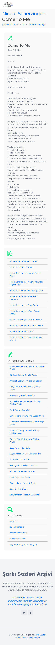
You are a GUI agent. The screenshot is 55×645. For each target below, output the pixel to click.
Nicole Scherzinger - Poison (22, 331)
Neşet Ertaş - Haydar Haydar (22, 395)
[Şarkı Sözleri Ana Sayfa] (8, 5)
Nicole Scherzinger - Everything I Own (26, 290)
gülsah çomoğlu (17, 526)
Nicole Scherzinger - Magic (21, 267)
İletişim (37, 637)
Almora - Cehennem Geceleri (22, 471)
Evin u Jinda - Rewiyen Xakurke (23, 465)
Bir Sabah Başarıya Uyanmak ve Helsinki (27, 604)
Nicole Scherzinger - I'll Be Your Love (26, 319)
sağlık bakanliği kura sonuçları (23, 544)
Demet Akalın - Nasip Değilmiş (23, 483)
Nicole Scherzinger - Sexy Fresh (24, 305)
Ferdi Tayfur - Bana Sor (20, 410)
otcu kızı (13, 521)
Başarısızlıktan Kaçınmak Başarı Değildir (27, 600)
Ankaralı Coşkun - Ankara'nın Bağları (26, 380)
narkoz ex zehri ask (18, 532)
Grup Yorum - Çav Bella (20, 448)
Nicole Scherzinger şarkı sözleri (24, 261)
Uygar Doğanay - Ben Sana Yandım (25, 453)
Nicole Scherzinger (23, 13)
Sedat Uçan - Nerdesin (20, 477)
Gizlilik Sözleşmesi (23, 637)
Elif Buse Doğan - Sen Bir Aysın (23, 375)
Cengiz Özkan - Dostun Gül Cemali (25, 494)
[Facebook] (30, 612)
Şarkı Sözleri (40, 634)
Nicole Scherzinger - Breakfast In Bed (26, 325)
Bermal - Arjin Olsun (18, 489)
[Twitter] (24, 612)
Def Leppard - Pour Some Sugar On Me (27, 415)
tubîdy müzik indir (18, 538)
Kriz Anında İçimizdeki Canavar (27, 597)
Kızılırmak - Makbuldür (19, 459)
